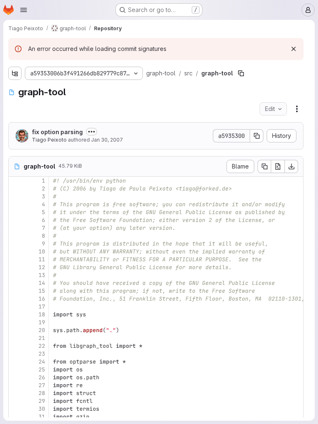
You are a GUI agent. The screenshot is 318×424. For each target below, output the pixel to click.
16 (42, 298)
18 (42, 314)
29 (42, 401)
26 (42, 377)
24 (42, 361)
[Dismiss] (294, 49)
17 (42, 306)
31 (42, 416)
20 (42, 330)
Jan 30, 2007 (107, 140)
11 (42, 259)
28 (42, 393)
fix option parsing (57, 131)
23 (42, 353)
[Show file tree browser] (15, 73)
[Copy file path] (241, 73)
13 (42, 275)
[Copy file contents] (264, 166)
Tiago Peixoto (49, 140)
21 (42, 338)
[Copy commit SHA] (256, 135)
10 (42, 251)
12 (42, 267)
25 (42, 369)
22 (42, 345)
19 (42, 322)
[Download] (291, 166)
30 (42, 408)
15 (42, 290)
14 (42, 283)
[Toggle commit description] (91, 131)
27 (42, 385)
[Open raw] (277, 166)
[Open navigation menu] (23, 10)
